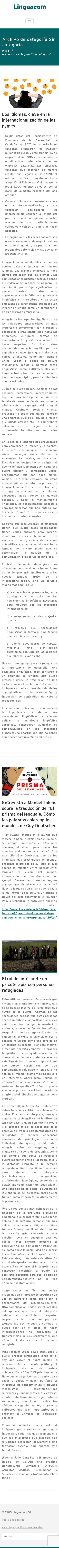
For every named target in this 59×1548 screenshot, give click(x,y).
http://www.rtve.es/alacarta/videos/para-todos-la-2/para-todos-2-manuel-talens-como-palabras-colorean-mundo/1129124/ (29, 913)
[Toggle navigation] (29, 21)
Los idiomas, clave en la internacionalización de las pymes (29, 120)
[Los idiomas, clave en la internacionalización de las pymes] (29, 94)
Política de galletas (13, 1519)
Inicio (5, 50)
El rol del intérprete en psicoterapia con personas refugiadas (28, 984)
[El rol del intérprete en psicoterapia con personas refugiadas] (29, 957)
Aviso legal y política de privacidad (22, 1527)
